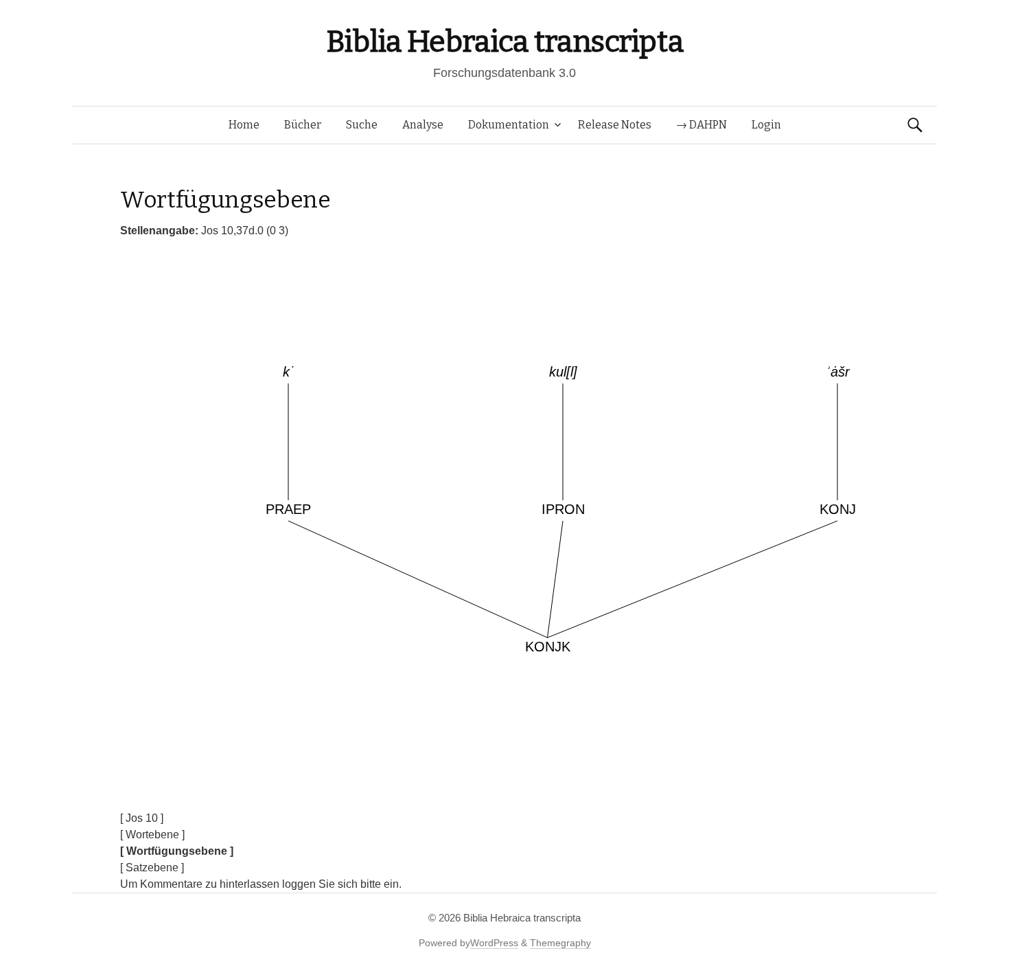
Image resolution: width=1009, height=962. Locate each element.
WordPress (494, 942)
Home (244, 124)
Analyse (422, 124)
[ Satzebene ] (152, 867)
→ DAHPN (701, 124)
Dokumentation (508, 124)
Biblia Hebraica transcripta (504, 41)
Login (766, 124)
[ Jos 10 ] (141, 818)
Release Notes (614, 124)
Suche (362, 124)
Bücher (302, 124)
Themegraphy (560, 942)
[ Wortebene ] (152, 834)
